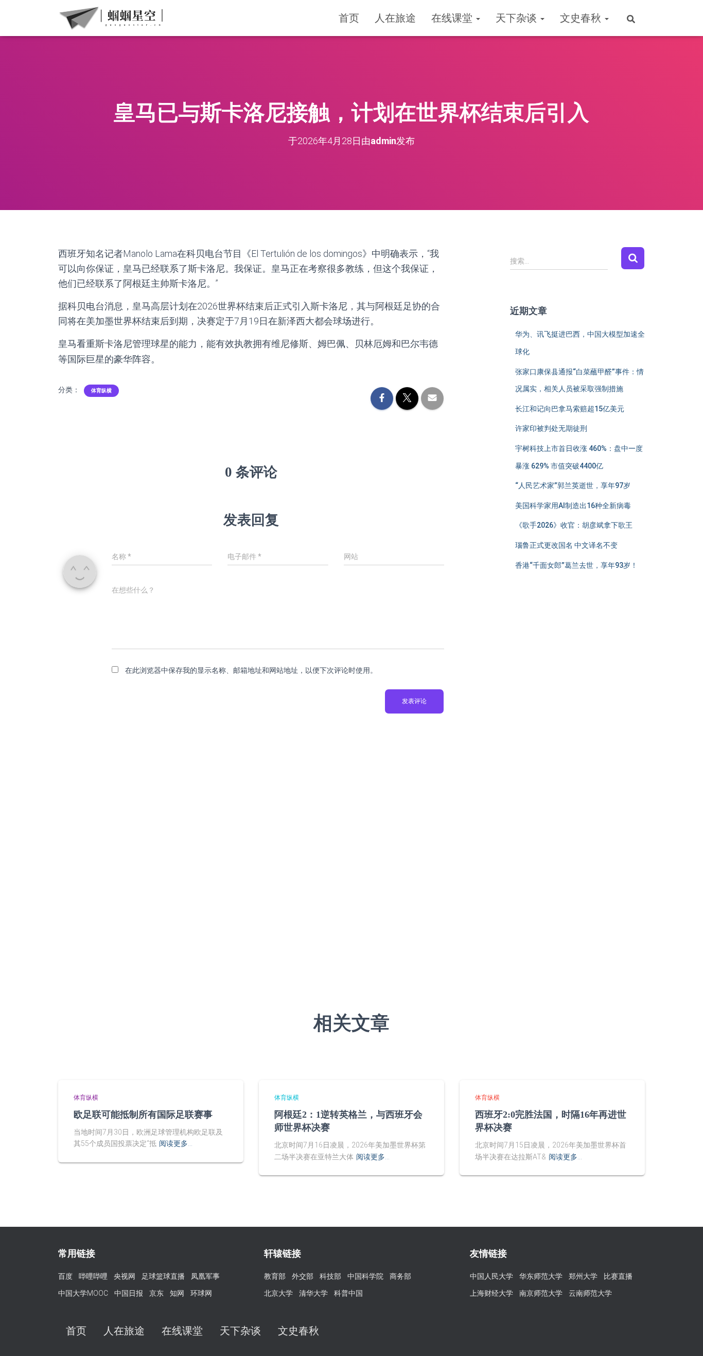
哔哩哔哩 (93, 1276)
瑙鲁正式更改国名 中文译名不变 (566, 545)
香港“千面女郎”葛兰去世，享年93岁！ (576, 565)
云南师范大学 (590, 1293)
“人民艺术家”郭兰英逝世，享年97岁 (572, 485)
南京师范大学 (541, 1293)
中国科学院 (365, 1276)
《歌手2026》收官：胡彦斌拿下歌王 (573, 525)
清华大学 (313, 1293)
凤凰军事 (205, 1276)
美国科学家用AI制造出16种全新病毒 (573, 505)
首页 (349, 18)
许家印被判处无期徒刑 (551, 428)
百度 (65, 1276)
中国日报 (128, 1293)
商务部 (400, 1276)
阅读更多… (175, 1143)
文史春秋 (582, 18)
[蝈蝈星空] (110, 18)
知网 (177, 1293)
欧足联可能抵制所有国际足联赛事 (143, 1114)
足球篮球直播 (163, 1276)
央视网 (124, 1276)
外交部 (302, 1276)
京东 (156, 1293)
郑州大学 (583, 1276)
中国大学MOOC (83, 1293)
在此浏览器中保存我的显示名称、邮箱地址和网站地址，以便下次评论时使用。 (251, 670)
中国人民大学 (491, 1276)
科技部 (330, 1276)
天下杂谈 (517, 18)
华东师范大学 (541, 1276)
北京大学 (278, 1293)
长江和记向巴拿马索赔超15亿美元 (569, 409)
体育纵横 (101, 390)
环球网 (201, 1293)
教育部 (275, 1276)
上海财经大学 (491, 1293)
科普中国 (348, 1293)
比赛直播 (618, 1276)
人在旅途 (395, 18)
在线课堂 (453, 18)
